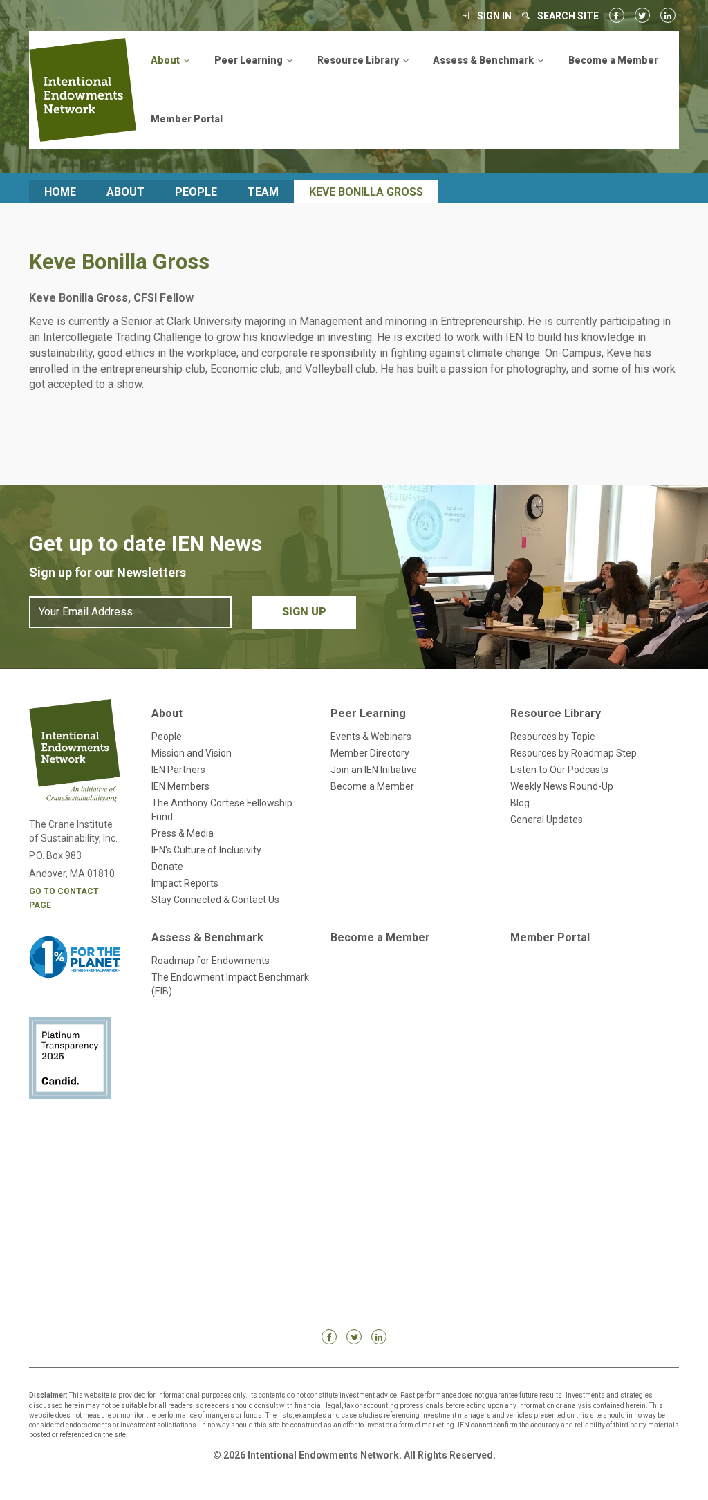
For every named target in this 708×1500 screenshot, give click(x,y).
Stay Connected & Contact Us (215, 899)
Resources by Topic (552, 736)
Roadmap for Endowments (210, 960)
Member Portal (187, 118)
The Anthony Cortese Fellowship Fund (221, 809)
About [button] (166, 60)
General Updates (546, 819)
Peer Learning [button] (249, 60)
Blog (520, 802)
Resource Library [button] (359, 60)
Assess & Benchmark (207, 937)
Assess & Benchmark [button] (484, 60)
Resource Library (555, 713)
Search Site (568, 15)
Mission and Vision (191, 753)
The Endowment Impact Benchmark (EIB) (230, 984)
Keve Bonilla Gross (366, 191)
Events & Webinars (370, 736)
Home (60, 191)
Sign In (494, 15)
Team (263, 191)
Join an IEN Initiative (373, 769)
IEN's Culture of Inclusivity (206, 849)
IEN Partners (178, 769)
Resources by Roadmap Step (573, 753)
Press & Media (182, 833)
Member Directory (369, 753)
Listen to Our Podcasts (559, 769)
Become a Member (613, 60)
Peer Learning (368, 713)
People (196, 191)
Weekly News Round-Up (561, 786)
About (125, 191)
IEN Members (180, 786)
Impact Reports (184, 883)
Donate (167, 866)
